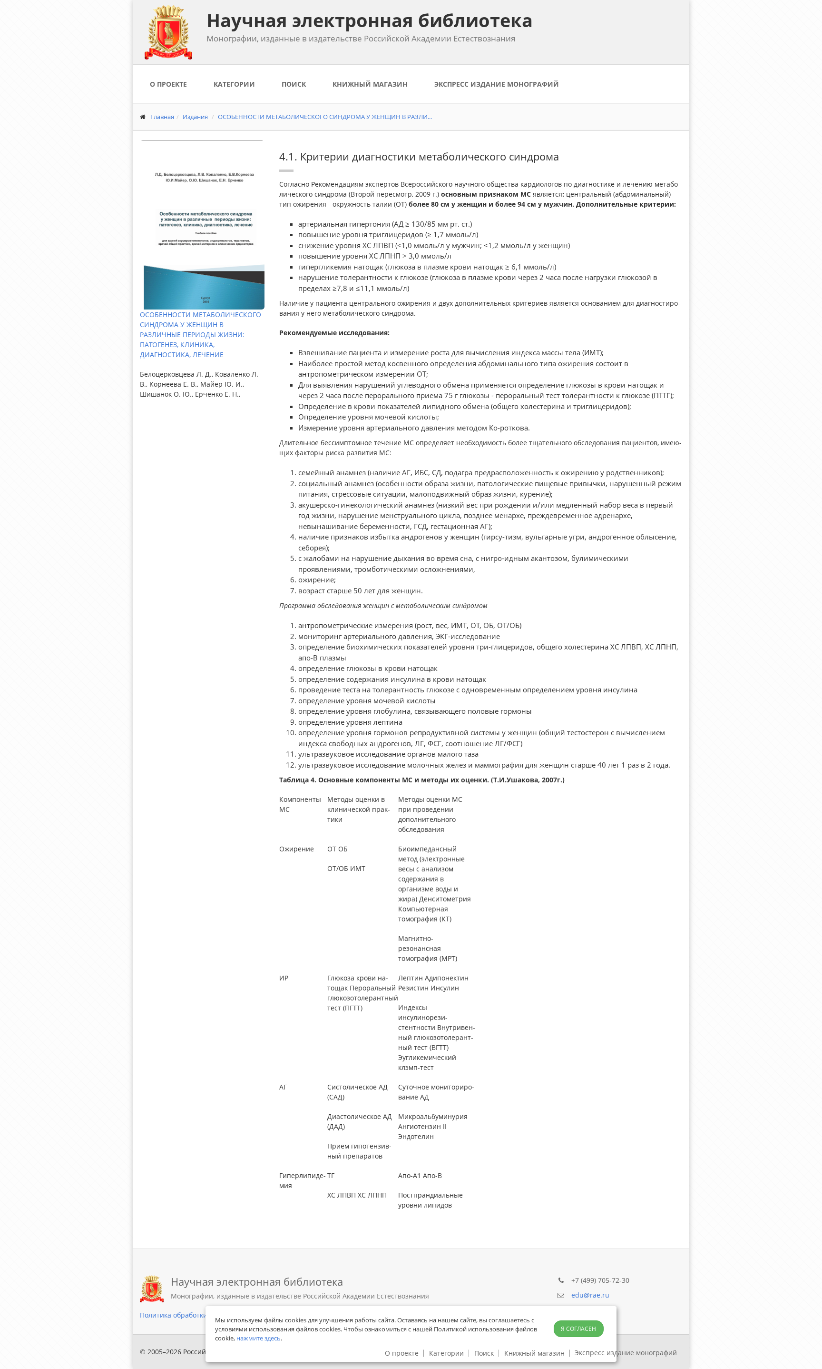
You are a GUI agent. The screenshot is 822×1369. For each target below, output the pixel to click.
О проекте (168, 84)
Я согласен (578, 1329)
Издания (195, 116)
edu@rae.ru (590, 1294)
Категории (234, 84)
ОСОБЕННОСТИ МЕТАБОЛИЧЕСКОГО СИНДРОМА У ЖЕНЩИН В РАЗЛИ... (325, 116)
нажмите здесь (258, 1338)
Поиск (294, 84)
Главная (162, 116)
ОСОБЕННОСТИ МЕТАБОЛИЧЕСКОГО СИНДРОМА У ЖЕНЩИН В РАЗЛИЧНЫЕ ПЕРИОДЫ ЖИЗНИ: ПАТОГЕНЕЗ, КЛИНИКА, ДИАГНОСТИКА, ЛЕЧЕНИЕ (200, 334)
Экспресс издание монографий (496, 84)
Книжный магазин (370, 84)
